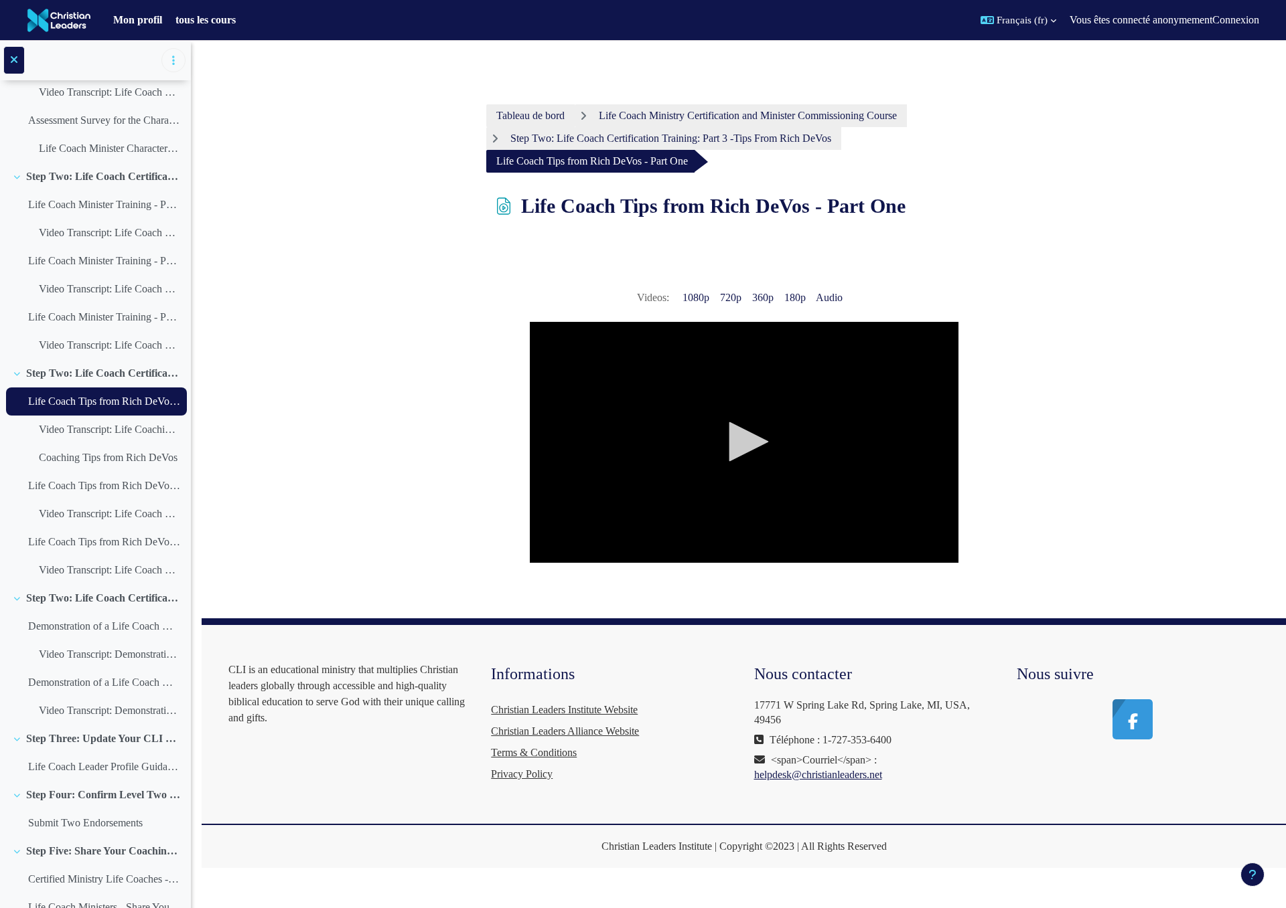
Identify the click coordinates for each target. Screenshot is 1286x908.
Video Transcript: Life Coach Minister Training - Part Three (109, 345)
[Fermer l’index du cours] (14, 60)
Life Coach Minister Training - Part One (104, 204)
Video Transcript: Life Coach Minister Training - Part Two (109, 288)
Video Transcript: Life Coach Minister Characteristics (109, 92)
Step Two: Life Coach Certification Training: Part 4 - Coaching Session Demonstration (103, 598)
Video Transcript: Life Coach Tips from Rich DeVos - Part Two (109, 513)
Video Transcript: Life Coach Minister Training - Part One (109, 232)
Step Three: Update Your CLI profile (103, 738)
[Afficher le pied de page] (1252, 874)
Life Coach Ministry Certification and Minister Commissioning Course (748, 115)
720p (730, 297)
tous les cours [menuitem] (205, 19)
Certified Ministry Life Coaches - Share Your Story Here (104, 879)
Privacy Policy (522, 774)
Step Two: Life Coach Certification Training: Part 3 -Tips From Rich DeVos (103, 373)
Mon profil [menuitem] (137, 19)
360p (763, 297)
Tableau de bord (530, 115)
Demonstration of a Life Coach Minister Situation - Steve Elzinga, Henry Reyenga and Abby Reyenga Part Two (104, 682)
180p (795, 297)
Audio (829, 297)
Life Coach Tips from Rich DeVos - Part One (104, 401)
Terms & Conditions (534, 752)
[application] (744, 442)
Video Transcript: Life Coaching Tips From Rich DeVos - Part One (109, 429)
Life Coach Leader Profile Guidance (104, 766)
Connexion (1235, 19)
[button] (1018, 20)
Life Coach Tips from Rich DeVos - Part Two (104, 485)
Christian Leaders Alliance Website (565, 731)
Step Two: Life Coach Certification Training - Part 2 (103, 176)
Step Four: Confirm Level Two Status (103, 794)
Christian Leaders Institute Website (564, 709)
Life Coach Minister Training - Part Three (104, 317)
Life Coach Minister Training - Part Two (104, 260)
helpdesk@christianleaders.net (818, 774)
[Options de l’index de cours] (173, 60)
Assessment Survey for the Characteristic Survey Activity (104, 120)
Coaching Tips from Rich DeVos (108, 457)
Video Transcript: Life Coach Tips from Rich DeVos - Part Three (109, 569)
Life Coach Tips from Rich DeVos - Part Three (104, 541)
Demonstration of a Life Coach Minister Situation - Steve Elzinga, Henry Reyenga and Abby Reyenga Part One (104, 626)
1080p (696, 297)
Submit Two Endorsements (85, 822)
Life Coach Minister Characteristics (109, 148)
